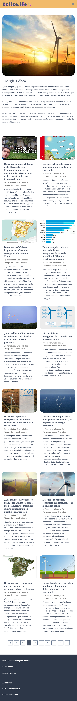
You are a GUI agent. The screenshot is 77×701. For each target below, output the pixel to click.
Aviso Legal (7, 683)
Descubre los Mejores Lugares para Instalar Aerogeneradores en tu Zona (16, 252)
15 (60, 643)
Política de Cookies (10, 695)
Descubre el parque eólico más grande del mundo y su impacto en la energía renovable (57, 421)
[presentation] (19, 148)
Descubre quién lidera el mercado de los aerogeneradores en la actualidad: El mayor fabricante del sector (55, 253)
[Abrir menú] (73, 4)
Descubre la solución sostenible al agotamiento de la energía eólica (58, 502)
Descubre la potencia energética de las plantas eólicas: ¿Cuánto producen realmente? (18, 421)
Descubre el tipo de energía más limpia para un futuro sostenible (57, 166)
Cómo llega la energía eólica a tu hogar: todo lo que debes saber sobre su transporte (58, 587)
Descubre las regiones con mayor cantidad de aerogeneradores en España (19, 586)
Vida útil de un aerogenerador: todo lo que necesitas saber (57, 336)
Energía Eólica (22, 182)
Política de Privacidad (11, 689)
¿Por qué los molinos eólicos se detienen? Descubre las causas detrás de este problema (19, 338)
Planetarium (11, 182)
